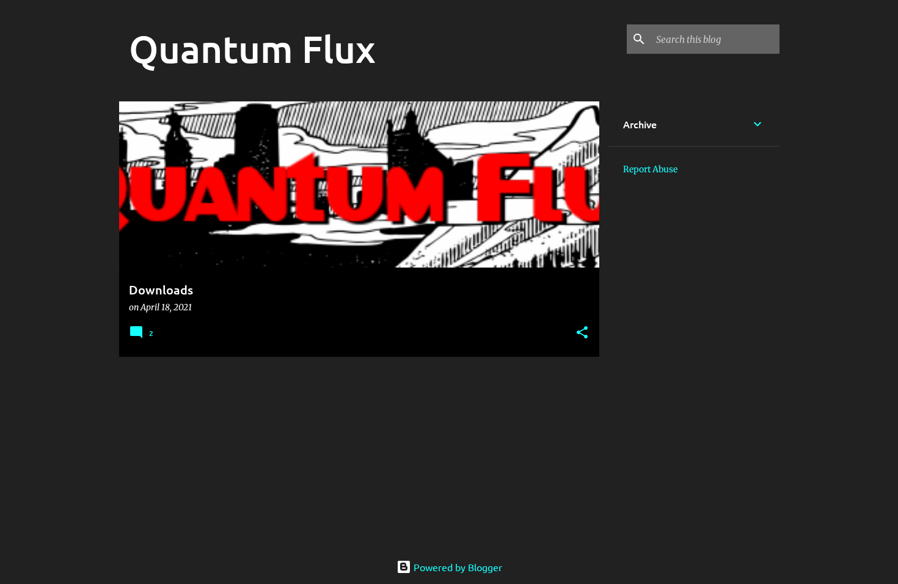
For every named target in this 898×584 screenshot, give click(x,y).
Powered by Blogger (456, 567)
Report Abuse (650, 169)
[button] (582, 333)
